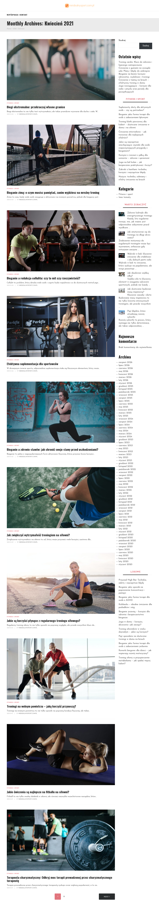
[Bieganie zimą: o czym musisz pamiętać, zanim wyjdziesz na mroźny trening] (61, 155)
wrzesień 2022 (126, 472)
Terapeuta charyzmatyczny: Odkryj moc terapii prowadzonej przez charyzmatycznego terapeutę (59, 879)
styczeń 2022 (125, 496)
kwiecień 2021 (125, 523)
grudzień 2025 (126, 386)
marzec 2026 (125, 377)
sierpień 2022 (125, 475)
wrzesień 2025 (126, 395)
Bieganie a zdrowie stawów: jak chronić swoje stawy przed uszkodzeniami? (52, 449)
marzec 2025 (125, 413)
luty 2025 (123, 416)
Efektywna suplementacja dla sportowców (32, 363)
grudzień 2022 (126, 463)
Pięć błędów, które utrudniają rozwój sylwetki (136, 314)
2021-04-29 (10, 114)
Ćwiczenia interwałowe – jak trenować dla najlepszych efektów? (132, 135)
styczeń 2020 (125, 564)
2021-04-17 (10, 713)
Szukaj (122, 40)
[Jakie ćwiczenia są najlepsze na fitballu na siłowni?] (61, 754)
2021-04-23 (10, 542)
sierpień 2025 (125, 398)
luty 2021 (123, 529)
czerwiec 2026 (126, 368)
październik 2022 (127, 469)
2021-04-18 (10, 628)
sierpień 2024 (125, 422)
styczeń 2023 (125, 460)
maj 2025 (123, 407)
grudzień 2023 (126, 440)
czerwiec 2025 (126, 404)
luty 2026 (123, 380)
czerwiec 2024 (126, 428)
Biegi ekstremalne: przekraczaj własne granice (36, 107)
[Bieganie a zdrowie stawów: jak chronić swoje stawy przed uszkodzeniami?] (61, 412)
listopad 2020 (126, 538)
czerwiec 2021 (125, 517)
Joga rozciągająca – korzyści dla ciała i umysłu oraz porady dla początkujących (135, 89)
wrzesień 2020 (126, 544)
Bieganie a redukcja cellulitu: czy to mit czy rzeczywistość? (43, 278)
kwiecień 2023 (126, 451)
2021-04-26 (10, 285)
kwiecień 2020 (126, 558)
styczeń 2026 (125, 383)
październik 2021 (127, 505)
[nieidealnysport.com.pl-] (79, 5)
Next (106, 897)
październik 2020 (127, 541)
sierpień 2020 (126, 547)
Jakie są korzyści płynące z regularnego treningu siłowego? (43, 620)
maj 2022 (123, 484)
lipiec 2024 (124, 425)
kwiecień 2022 (126, 487)
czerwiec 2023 (126, 446)
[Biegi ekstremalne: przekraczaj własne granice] (61, 69)
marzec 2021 (125, 526)
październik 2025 (127, 392)
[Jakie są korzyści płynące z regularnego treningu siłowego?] (61, 583)
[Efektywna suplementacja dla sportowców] (61, 326)
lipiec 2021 (124, 514)
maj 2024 (123, 431)
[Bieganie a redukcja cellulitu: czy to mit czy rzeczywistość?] (61, 240)
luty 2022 (123, 493)
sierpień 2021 (125, 511)
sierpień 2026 (125, 362)
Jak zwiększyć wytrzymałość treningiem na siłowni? (38, 535)
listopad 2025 (126, 389)
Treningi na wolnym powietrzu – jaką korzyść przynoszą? (41, 706)
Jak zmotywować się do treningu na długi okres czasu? (139, 235)
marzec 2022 (125, 490)
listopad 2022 (126, 466)
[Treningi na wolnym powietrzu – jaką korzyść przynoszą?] (61, 668)
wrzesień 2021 (126, 508)
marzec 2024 (125, 434)
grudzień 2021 (126, 499)
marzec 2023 (125, 454)
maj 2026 (123, 371)
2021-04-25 (10, 456)
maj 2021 (123, 520)
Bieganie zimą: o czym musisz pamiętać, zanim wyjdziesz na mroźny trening (53, 192)
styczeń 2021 (125, 532)
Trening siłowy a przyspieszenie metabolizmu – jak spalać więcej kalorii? (134, 661)
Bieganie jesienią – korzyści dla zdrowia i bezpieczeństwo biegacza (134, 615)
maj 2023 (123, 448)
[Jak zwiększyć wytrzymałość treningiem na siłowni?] (61, 497)
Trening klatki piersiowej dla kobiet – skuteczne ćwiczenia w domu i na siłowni (134, 125)
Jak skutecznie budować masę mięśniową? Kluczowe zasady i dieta (139, 292)
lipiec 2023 (124, 443)
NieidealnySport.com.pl (28, 114)
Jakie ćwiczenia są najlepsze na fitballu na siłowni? (38, 792)
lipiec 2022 (124, 478)
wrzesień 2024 (126, 419)
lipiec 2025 (124, 401)
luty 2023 (123, 457)
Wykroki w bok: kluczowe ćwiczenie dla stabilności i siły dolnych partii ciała (139, 257)
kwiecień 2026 (126, 374)
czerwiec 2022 (126, 481)
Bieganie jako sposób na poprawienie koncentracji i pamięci (131, 590)
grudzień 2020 (126, 535)
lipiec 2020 (124, 550)
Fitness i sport (13, 103)
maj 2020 (123, 555)
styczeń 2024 (125, 437)
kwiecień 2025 (126, 410)
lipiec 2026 (124, 365)
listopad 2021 (125, 502)
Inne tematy (125, 197)
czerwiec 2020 (126, 553)
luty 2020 (123, 561)
